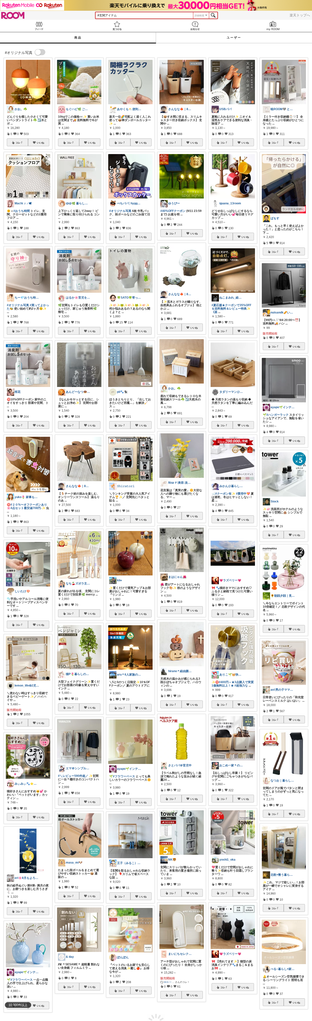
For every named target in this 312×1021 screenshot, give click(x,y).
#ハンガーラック (277, 415)
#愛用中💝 (243, 493)
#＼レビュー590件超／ (73, 776)
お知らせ (195, 26)
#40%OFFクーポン (172, 211)
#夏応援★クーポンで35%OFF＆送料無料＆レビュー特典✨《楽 (231, 308)
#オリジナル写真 (18, 305)
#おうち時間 (21, 211)
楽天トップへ (300, 15)
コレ (18, 142)
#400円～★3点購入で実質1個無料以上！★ (233, 683)
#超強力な (241, 685)
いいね (40, 142)
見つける (117, 26)
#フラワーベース (21, 979)
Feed (39, 26)
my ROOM (273, 26)
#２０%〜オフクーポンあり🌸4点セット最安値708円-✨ (27, 506)
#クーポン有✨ (225, 493)
